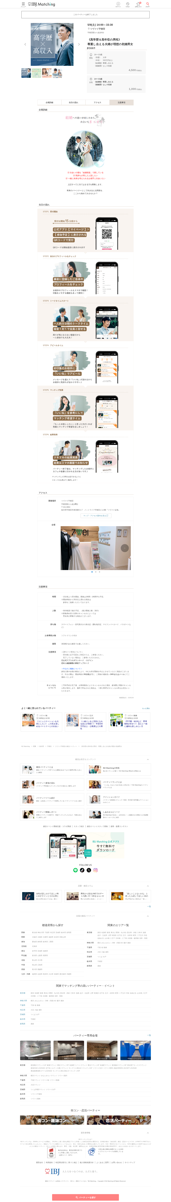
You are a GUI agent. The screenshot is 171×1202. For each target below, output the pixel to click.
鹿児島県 (62, 974)
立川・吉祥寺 (127, 935)
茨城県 (58, 932)
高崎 (99, 966)
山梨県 (40, 955)
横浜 (99, 943)
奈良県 (56, 937)
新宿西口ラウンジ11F (38, 1065)
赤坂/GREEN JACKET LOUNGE (125, 1068)
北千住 (119, 935)
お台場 (107, 938)
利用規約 (49, 1162)
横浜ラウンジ (35, 1076)
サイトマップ (130, 1162)
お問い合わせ (116, 1162)
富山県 (34, 960)
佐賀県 (40, 974)
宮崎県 (56, 974)
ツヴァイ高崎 (35, 1099)
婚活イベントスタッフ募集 (97, 826)
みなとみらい (106, 943)
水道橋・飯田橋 (133, 938)
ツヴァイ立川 (98, 1068)
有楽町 (103, 932)
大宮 (99, 952)
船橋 (105, 947)
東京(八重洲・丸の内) (118, 932)
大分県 (50, 974)
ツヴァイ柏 (45, 1080)
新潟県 (34, 955)
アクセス (97, 102)
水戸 (104, 957)
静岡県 (40, 942)
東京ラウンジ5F (63, 1065)
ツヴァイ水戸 (50, 1089)
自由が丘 (101, 938)
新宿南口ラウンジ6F (119, 1065)
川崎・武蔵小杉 (117, 943)
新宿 (99, 932)
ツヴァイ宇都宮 (36, 1094)
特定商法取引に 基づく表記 (66, 1162)
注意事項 (121, 102)
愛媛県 (40, 969)
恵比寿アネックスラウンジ (136, 1065)
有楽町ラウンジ (105, 1065)
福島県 (45, 951)
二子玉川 (140, 935)
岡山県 (34, 965)
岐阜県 (45, 942)
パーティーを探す (87, 1197)
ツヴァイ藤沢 (62, 1076)
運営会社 (39, 1162)
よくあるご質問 (102, 1162)
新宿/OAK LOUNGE (38, 1068)
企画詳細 (49, 102)
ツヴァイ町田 (108, 1068)
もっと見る (146, 708)
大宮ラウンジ (35, 1085)
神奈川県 (41, 932)
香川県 (34, 969)
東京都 (34, 932)
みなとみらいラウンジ (49, 1076)
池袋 (144, 932)
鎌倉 (129, 943)
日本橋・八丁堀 (121, 938)
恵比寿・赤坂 (132, 932)
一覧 (149, 906)
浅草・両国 (143, 938)
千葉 (99, 947)
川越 (103, 952)
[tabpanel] (52, 44)
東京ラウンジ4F (93, 1065)
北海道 (34, 946)
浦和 (106, 952)
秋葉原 (114, 935)
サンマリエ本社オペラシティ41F (80, 1068)
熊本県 (45, 974)
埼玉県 (52, 932)
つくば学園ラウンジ (38, 1089)
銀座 (108, 932)
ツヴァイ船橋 (54, 1080)
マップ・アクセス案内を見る (94, 516)
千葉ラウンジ (35, 1080)
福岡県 (34, 974)
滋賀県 (50, 937)
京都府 (40, 937)
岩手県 (34, 951)
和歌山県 (62, 937)
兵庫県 (45, 937)
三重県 (50, 942)
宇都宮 (100, 961)
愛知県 (34, 942)
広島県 (40, 965)
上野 (109, 935)
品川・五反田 (102, 935)
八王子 (112, 938)
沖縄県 (69, 974)
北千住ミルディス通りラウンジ (57, 1068)
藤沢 (125, 943)
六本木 (139, 932)
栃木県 (63, 932)
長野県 (45, 955)
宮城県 (40, 951)
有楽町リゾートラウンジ (78, 1065)
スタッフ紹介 (79, 826)
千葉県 (47, 932)
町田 (134, 935)
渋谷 (145, 935)
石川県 (40, 960)
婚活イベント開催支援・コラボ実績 (57, 826)
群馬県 (69, 932)
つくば (100, 957)
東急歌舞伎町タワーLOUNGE (41, 1071)
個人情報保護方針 (87, 1162)
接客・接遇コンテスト (119, 826)
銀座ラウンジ (52, 1065)
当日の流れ (73, 102)
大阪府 (34, 937)
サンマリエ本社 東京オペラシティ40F (66, 1071)
